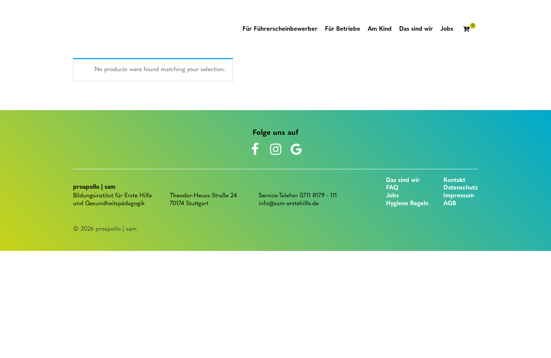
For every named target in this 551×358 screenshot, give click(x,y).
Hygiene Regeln (407, 204)
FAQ (392, 188)
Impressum (458, 196)
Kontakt (454, 180)
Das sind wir (403, 180)
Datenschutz (460, 188)
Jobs (392, 196)
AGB (449, 204)
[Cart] (469, 29)
